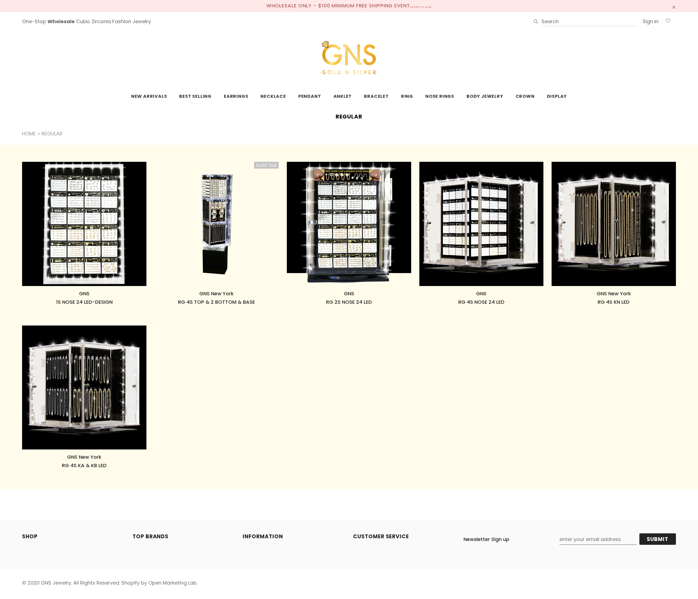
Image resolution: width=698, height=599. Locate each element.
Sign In (650, 21)
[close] (674, 6)
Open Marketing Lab (172, 582)
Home (29, 133)
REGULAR (51, 133)
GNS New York (216, 293)
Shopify (130, 582)
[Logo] (349, 58)
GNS (84, 293)
